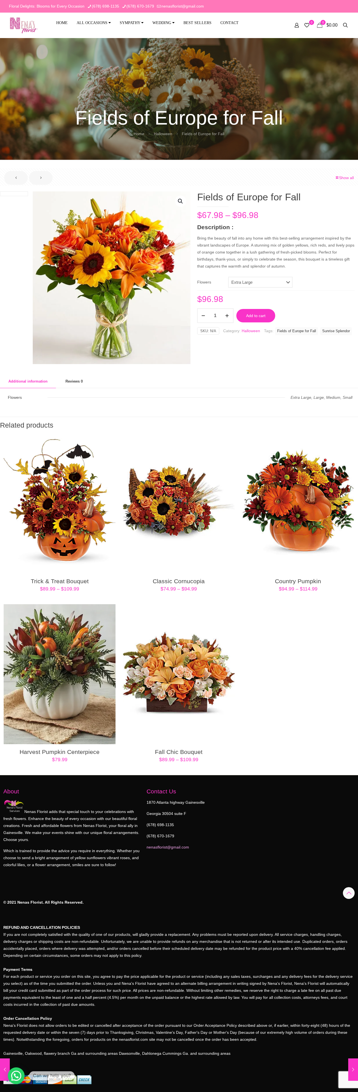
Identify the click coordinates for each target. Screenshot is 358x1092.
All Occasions (93, 23)
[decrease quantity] (203, 316)
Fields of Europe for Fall (296, 331)
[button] (180, 201)
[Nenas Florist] (23, 25)
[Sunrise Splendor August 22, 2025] (5, 1069)
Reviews (74, 381)
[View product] (108, 441)
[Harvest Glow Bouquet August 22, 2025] (353, 1069)
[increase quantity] (227, 316)
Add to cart (255, 315)
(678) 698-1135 (105, 6)
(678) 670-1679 (140, 6)
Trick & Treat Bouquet (60, 581)
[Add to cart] (108, 612)
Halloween (163, 134)
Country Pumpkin (298, 581)
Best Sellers (197, 23)
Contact (229, 23)
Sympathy (130, 23)
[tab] (28, 381)
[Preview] (108, 465)
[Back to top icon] (349, 893)
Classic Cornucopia (179, 581)
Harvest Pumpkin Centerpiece (60, 752)
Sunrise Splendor (336, 331)
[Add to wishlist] (108, 453)
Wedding (162, 23)
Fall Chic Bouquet (178, 752)
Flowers (204, 282)
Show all (346, 177)
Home (62, 23)
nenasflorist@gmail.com (182, 6)
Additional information (28, 381)
